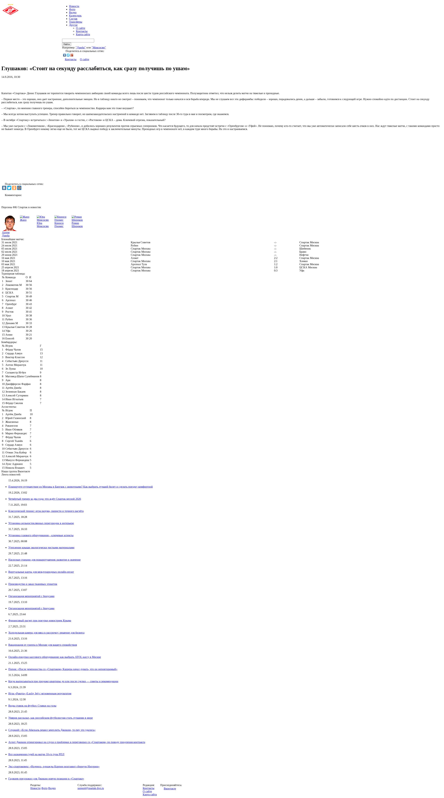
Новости (35, 788)
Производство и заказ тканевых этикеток (32, 584)
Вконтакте (170, 788)
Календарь (75, 15)
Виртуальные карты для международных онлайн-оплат (41, 571)
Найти (66, 44)
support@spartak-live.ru (91, 788)
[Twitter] (68, 55)
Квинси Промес (59, 225)
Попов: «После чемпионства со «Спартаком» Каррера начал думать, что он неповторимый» (62, 669)
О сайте (80, 28)
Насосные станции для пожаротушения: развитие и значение (44, 559)
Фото (72, 9)
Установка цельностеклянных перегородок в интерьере (41, 523)
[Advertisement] (42, 84)
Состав (73, 18)
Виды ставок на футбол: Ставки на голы (32, 705)
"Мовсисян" (99, 47)
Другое (73, 24)
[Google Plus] (72, 55)
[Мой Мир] (19, 188)
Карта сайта (83, 34)
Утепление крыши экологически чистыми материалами (41, 547)
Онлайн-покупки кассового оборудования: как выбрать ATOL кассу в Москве (54, 657)
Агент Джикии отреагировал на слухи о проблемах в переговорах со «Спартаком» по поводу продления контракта (76, 742)
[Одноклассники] (14, 188)
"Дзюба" (81, 47)
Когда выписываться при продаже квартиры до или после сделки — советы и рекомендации (63, 681)
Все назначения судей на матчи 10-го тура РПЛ (36, 754)
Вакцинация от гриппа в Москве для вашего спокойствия (42, 644)
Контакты (82, 31)
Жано (23, 219)
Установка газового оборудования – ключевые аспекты (41, 535)
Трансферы (75, 21)
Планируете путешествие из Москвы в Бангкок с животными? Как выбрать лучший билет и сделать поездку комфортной (80, 486)
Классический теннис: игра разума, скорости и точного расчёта (46, 511)
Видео (72, 12)
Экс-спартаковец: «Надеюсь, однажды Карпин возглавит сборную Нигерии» (54, 766)
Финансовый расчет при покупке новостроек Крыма (39, 620)
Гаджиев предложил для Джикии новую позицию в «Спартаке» (46, 778)
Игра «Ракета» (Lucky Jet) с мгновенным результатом (39, 693)
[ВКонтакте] (64, 55)
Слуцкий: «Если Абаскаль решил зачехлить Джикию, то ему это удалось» (52, 729)
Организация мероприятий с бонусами (31, 596)
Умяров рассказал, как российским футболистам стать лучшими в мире (50, 717)
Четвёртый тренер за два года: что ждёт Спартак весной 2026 (44, 498)
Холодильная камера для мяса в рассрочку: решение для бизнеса (46, 632)
